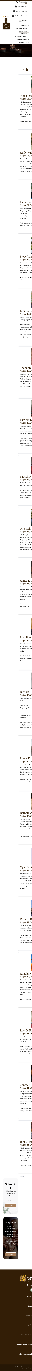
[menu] (26, 3)
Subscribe (10, 1205)
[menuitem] (24, 25)
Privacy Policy (25, 1368)
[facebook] (27, 1284)
